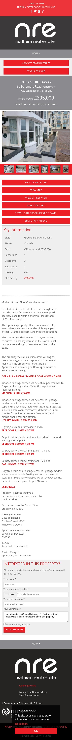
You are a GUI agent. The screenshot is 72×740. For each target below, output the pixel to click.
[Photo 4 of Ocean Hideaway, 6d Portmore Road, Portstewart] (44, 169)
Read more (21, 723)
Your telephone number (16, 589)
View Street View (36, 197)
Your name (10, 579)
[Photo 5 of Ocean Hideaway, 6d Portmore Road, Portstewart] (55, 169)
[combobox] (10, 594)
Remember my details (18, 624)
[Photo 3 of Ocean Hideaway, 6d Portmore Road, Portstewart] (34, 169)
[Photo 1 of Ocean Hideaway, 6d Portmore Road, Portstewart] (9, 169)
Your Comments (12, 608)
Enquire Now (14, 629)
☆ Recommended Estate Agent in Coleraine (22, 703)
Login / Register (36, 3)
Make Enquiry (36, 205)
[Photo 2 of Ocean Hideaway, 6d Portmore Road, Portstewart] (21, 169)
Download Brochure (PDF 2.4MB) (36, 213)
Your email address (14, 599)
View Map (36, 190)
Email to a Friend (36, 220)
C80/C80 (28, 278)
